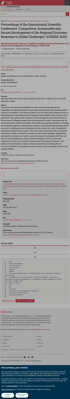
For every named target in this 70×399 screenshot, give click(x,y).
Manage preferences (8, 389)
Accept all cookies (8, 395)
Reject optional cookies (22, 395)
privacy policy (12, 386)
